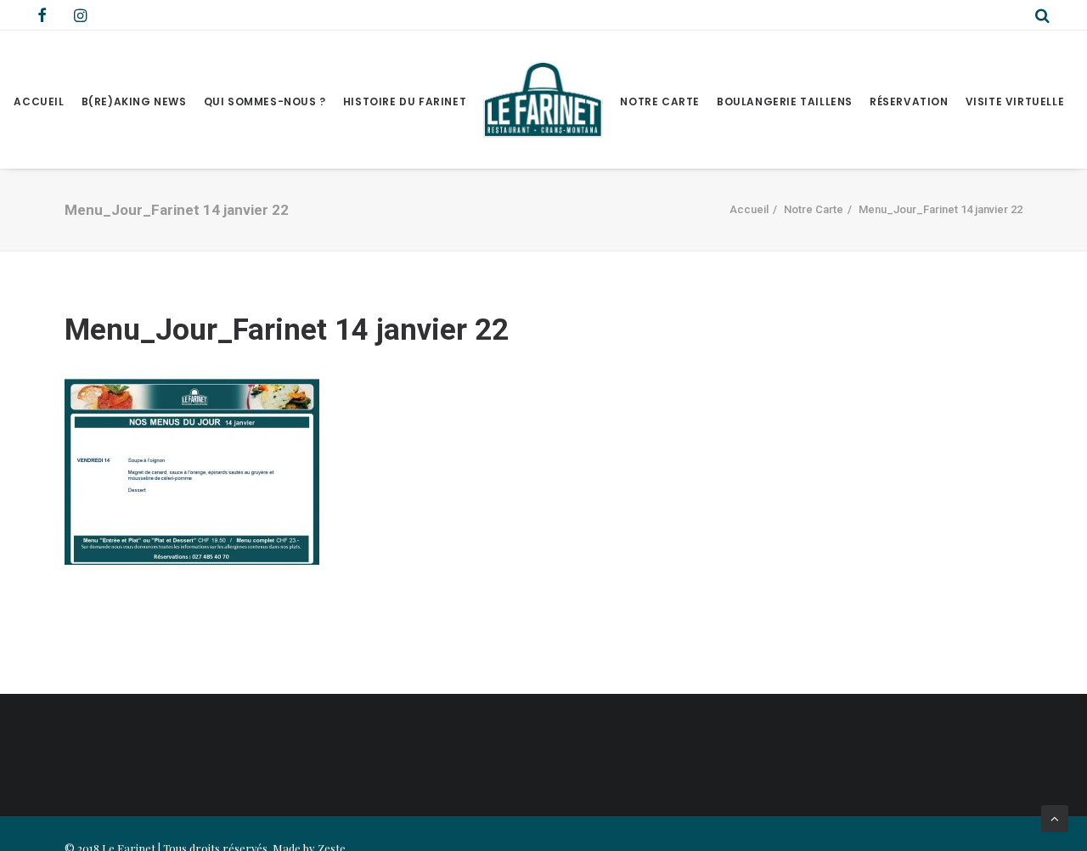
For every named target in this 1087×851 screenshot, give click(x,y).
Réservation (909, 101)
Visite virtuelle (1015, 101)
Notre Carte (660, 101)
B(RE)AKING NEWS (134, 101)
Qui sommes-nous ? (265, 101)
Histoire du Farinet (404, 101)
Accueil (39, 101)
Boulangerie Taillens (785, 101)
